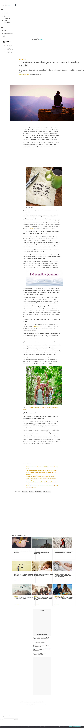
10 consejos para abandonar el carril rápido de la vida (41, 470)
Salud (5, 20)
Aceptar (71, 726)
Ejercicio (6, 15)
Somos (5, 30)
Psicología (7, 18)
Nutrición (6, 16)
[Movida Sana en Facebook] (3, 42)
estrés (31, 228)
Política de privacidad (30, 704)
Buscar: (1, 719)
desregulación (37, 326)
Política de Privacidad (8, 33)
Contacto (47, 704)
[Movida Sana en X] (7, 42)
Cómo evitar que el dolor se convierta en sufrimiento (40, 476)
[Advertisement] (52, 80)
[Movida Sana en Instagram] (5, 42)
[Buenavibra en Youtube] (8, 42)
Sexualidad (7, 22)
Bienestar (6, 13)
